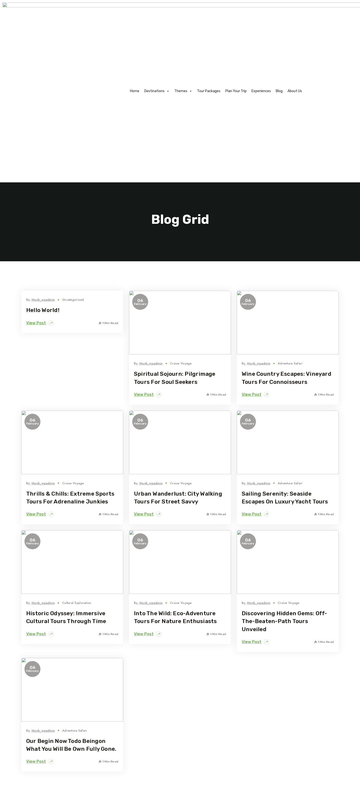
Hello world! (43, 310)
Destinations (154, 91)
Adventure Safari (290, 363)
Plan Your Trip (236, 91)
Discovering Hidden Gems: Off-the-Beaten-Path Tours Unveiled (284, 621)
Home (134, 91)
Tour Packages (208, 91)
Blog (279, 91)
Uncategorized (73, 299)
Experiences (261, 91)
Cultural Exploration (76, 603)
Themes (180, 91)
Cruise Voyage (181, 363)
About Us (295, 91)
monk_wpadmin (43, 299)
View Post (36, 323)
